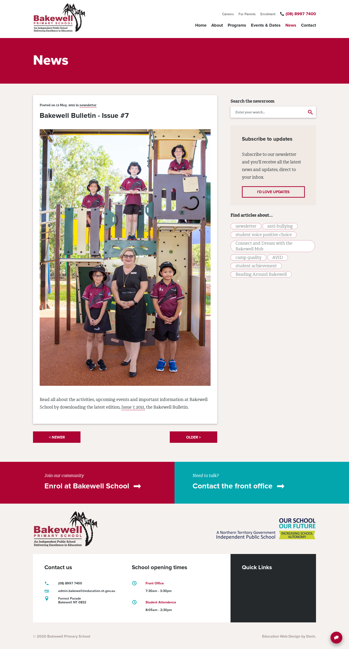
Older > (193, 437)
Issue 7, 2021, (133, 407)
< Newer (57, 437)
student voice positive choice (264, 235)
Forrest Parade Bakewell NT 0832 (72, 600)
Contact (308, 25)
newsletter (88, 105)
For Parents (247, 14)
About (217, 25)
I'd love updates (273, 192)
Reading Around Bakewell (261, 274)
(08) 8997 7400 (301, 13)
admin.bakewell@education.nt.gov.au (86, 591)
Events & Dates (266, 25)
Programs (237, 25)
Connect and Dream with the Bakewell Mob (264, 246)
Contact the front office (233, 486)
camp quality (248, 257)
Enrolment (267, 14)
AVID (277, 257)
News (290, 25)
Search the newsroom (252, 101)
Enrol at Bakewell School (86, 486)
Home (201, 25)
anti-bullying (280, 226)
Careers (228, 14)
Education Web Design (281, 636)
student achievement (256, 266)
